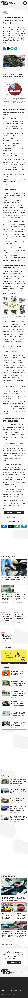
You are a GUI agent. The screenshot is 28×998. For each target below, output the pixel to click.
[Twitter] (8, 48)
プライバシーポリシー (6, 990)
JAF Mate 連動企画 (11, 517)
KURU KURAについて (5, 988)
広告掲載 (14, 988)
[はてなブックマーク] (15, 48)
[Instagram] (25, 972)
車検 (4, 517)
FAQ (21, 990)
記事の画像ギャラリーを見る (14, 512)
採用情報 (15, 990)
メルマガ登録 (14, 962)
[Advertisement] (14, 741)
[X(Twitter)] (21, 972)
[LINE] (12, 48)
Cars (7, 944)
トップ (2, 944)
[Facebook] (4, 48)
